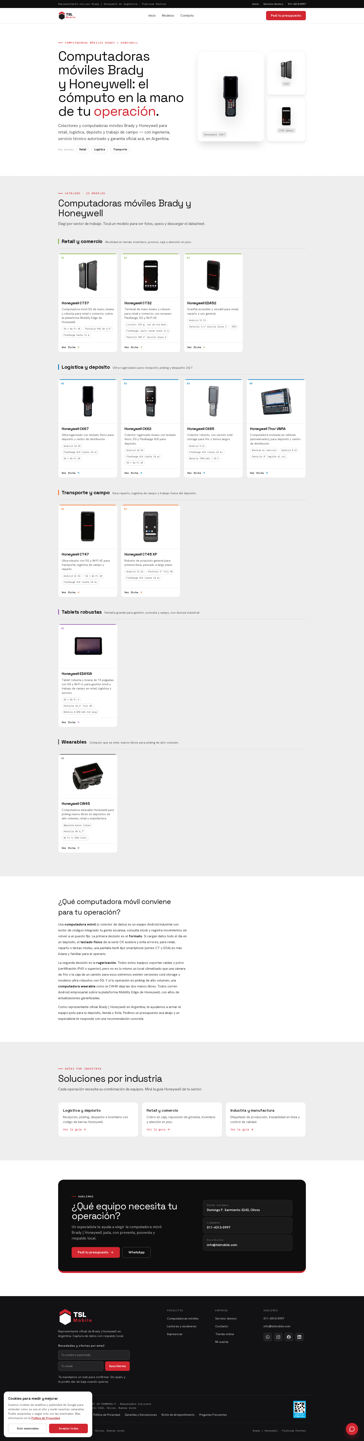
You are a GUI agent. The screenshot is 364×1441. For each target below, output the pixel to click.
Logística (99, 149)
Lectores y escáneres (181, 1326)
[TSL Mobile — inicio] (67, 15)
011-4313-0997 (297, 4)
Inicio (255, 4)
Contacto (187, 15)
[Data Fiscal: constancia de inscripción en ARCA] (299, 1409)
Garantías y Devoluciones (141, 1415)
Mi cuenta (221, 1342)
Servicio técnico (273, 4)
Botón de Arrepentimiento (178, 1415)
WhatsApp (136, 1252)
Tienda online (224, 1334)
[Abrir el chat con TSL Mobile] (352, 1429)
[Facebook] (289, 1337)
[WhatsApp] (268, 1337)
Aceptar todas (68, 1428)
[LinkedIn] (299, 1337)
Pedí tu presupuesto (286, 15)
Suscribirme (117, 1366)
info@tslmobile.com (277, 1326)
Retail (82, 149)
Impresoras (174, 1334)
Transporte (120, 149)
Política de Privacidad (106, 1415)
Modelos (168, 15)
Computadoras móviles (183, 1318)
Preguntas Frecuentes (213, 1415)
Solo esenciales (28, 1428)
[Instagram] (278, 1337)
